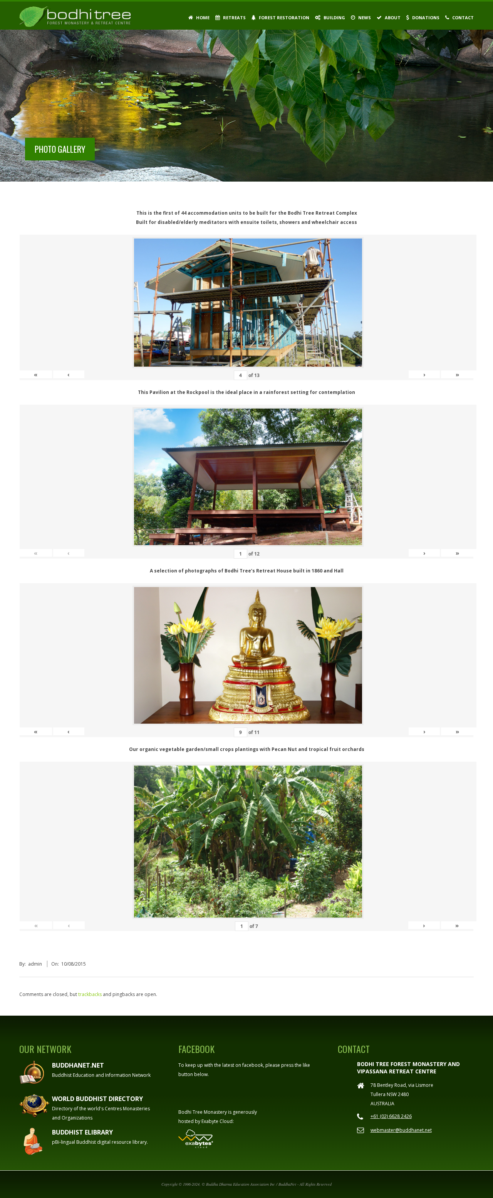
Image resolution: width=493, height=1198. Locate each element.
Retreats (234, 17)
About (392, 17)
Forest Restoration (283, 17)
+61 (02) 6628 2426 (391, 1116)
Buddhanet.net (78, 1065)
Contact (462, 17)
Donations (425, 17)
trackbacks (90, 994)
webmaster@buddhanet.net (401, 1130)
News (364, 17)
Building (333, 17)
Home (202, 17)
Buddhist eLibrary (82, 1132)
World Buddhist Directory (97, 1099)
